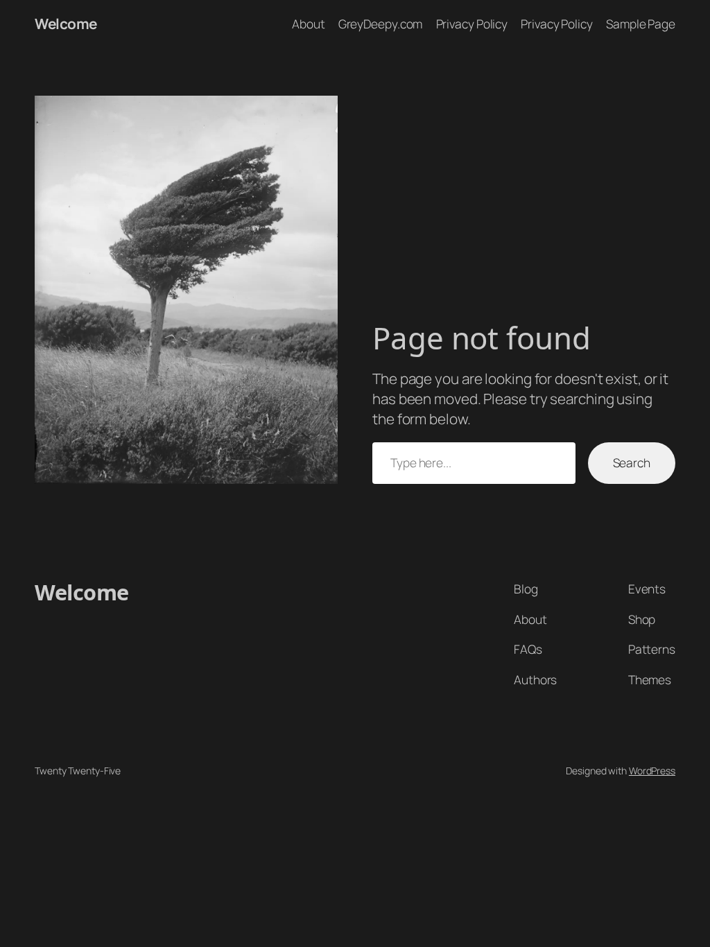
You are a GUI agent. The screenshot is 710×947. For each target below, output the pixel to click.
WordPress (652, 770)
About (308, 23)
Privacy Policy (472, 23)
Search (631, 462)
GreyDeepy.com (380, 23)
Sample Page (640, 23)
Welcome (66, 23)
